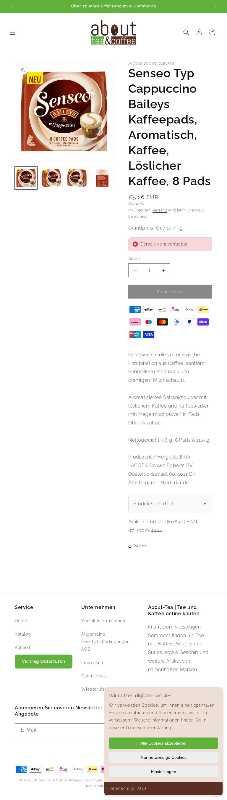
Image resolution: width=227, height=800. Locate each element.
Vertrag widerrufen (43, 661)
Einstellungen (163, 771)
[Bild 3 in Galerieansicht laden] (77, 178)
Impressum (92, 662)
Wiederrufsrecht (98, 689)
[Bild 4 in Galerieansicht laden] (102, 178)
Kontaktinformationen (103, 620)
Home (21, 620)
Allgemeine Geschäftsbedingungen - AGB (107, 641)
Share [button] (140, 545)
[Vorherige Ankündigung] (11, 6)
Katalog (23, 634)
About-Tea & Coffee (51, 780)
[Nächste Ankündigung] (215, 6)
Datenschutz (121, 788)
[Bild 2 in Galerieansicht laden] (51, 178)
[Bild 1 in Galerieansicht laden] (26, 178)
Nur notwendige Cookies (164, 757)
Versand (160, 210)
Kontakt (22, 647)
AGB (141, 788)
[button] (12, 32)
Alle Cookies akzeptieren (163, 743)
